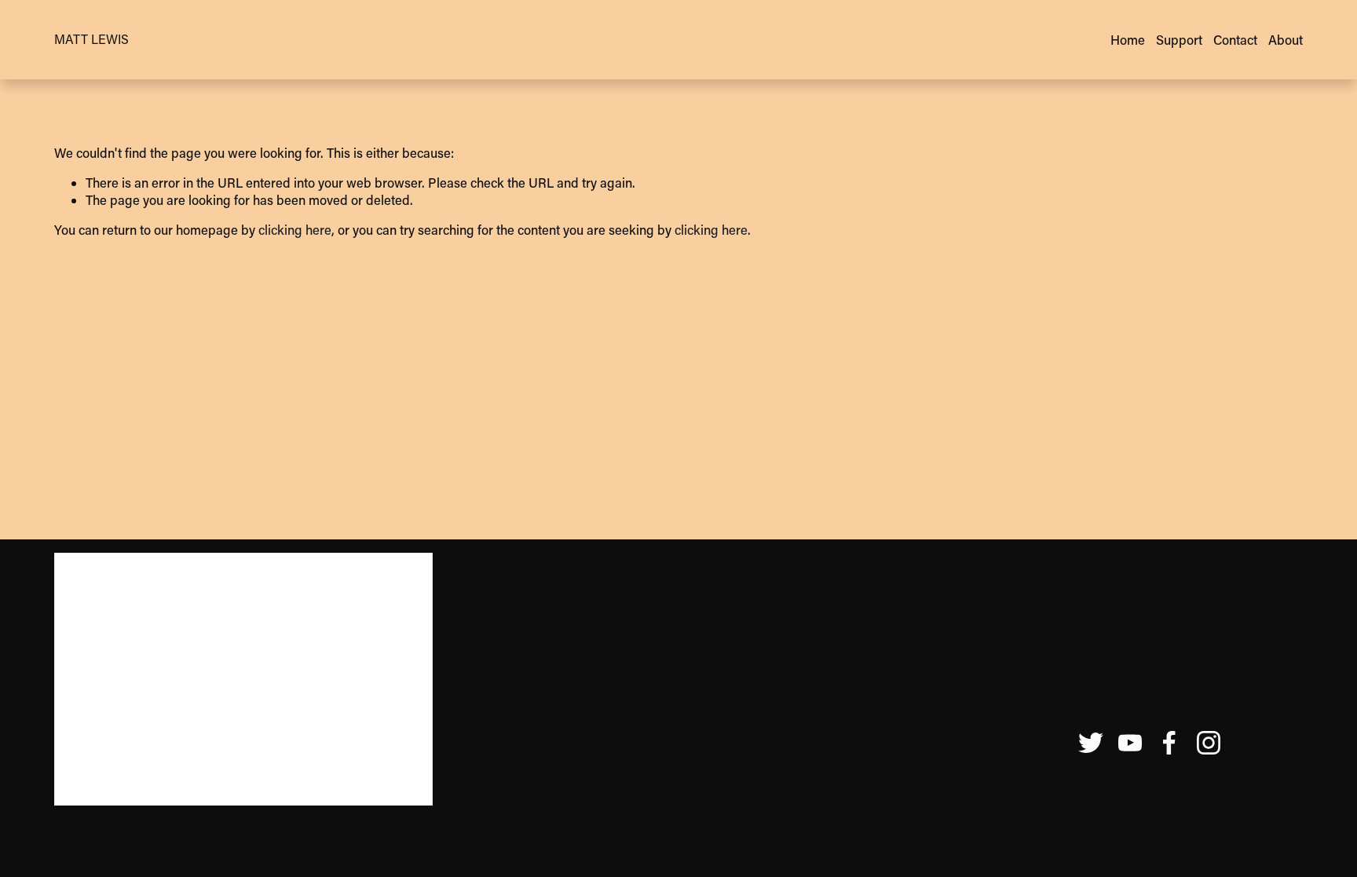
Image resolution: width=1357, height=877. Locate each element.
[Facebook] (1169, 742)
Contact (1235, 39)
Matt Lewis (91, 39)
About (1285, 39)
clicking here (294, 229)
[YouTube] (1130, 742)
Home (1127, 39)
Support (1179, 39)
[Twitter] (1090, 742)
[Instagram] (1208, 742)
